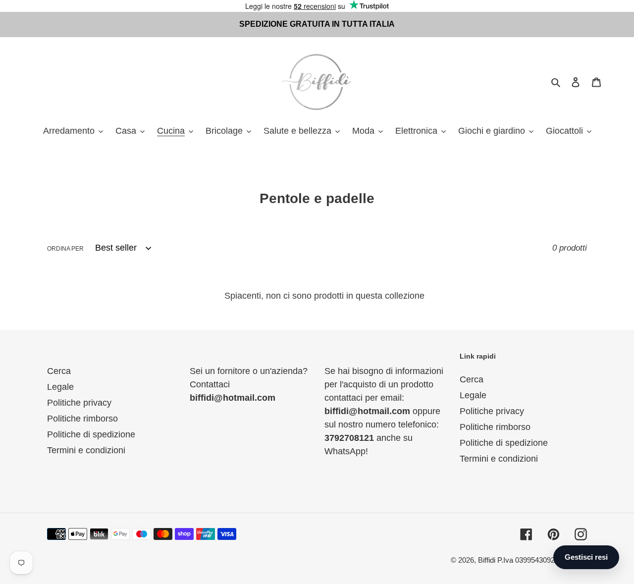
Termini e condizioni (86, 450)
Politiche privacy (79, 403)
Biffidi (486, 560)
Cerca (59, 371)
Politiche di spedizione (91, 434)
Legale (60, 387)
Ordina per (65, 248)
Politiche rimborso (82, 419)
